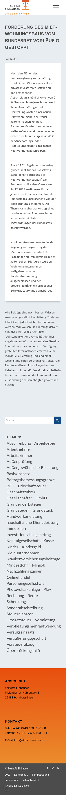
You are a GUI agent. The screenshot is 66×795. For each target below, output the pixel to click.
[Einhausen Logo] (27, 7)
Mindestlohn (18, 565)
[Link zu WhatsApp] (58, 768)
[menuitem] (56, 7)
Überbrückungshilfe (24, 651)
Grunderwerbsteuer (24, 504)
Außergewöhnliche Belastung (32, 468)
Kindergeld (31, 547)
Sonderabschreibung (25, 608)
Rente (32, 596)
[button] (6, 788)
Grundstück (42, 510)
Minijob (38, 565)
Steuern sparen (20, 614)
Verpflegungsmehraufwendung (34, 626)
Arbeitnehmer (19, 449)
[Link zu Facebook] (47, 768)
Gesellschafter (19, 498)
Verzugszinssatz (20, 632)
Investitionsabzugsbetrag (29, 535)
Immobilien (16, 529)
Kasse (48, 541)
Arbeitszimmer (19, 456)
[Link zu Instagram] (53, 768)
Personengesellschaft (25, 584)
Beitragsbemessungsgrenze (31, 480)
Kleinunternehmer (23, 553)
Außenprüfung (19, 462)
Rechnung (15, 596)
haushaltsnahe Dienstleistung (32, 523)
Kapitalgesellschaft (23, 541)
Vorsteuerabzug (20, 644)
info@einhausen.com (27, 740)
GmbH (41, 498)
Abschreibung (19, 443)
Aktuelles (12, 59)
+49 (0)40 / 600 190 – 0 (31, 728)
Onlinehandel (18, 577)
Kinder (12, 547)
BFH (10, 486)
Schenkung (16, 602)
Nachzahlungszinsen (24, 571)
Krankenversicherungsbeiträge (33, 559)
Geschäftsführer (21, 492)
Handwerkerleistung (24, 517)
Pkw (47, 590)
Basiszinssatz (18, 474)
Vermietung (45, 620)
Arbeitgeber (44, 443)
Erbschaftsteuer (32, 486)
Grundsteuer (18, 510)
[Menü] (56, 7)
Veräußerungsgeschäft (26, 638)
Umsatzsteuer (19, 620)
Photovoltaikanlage (23, 590)
